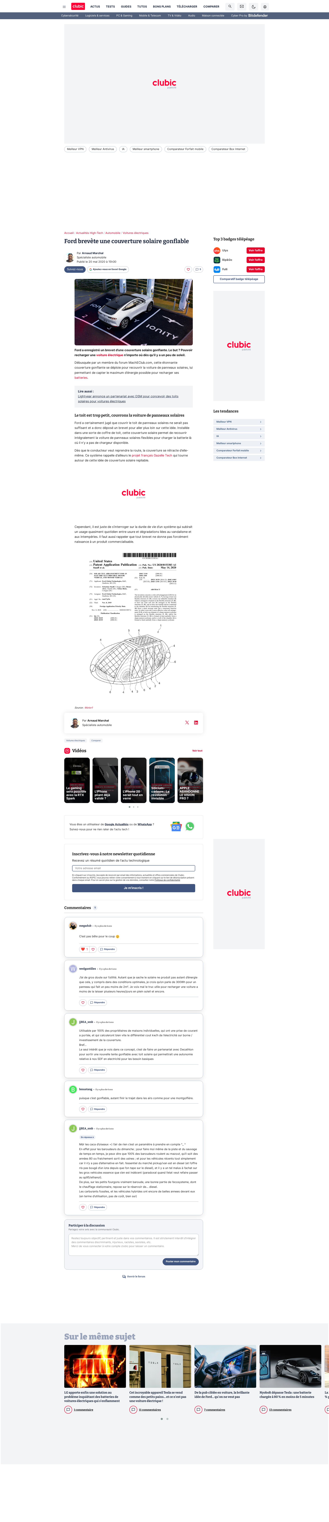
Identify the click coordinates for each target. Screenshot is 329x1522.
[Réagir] (188, 269)
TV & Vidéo (174, 15)
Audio (191, 15)
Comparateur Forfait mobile (185, 149)
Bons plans (162, 6)
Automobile (112, 233)
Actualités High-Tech (89, 233)
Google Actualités (117, 824)
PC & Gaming (124, 15)
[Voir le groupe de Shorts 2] (134, 807)
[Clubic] (78, 7)
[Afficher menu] (64, 7)
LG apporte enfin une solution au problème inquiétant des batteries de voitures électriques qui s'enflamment (92, 1397)
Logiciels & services (97, 15)
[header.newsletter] (242, 6)
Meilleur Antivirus (103, 149)
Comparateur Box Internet (228, 149)
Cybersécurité (69, 15)
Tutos (142, 6)
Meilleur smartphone (146, 149)
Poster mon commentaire (181, 1261)
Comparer (211, 6)
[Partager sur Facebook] (320, 1492)
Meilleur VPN (75, 149)
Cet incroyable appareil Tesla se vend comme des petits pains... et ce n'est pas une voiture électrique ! (157, 1397)
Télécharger (187, 6)
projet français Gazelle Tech (152, 455)
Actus (95, 6)
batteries (81, 377)
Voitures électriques (135, 233)
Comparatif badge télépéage (239, 279)
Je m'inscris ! (133, 888)
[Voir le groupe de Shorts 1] (129, 807)
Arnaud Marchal (92, 253)
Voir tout (197, 751)
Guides (126, 6)
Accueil (69, 233)
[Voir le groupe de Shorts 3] (138, 807)
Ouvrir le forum (136, 1276)
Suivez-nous (75, 269)
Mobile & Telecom (150, 15)
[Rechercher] (230, 6)
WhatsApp (145, 824)
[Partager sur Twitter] (320, 1504)
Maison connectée (213, 15)
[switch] (253, 7)
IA (123, 149)
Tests (110, 6)
